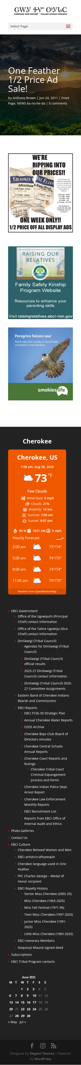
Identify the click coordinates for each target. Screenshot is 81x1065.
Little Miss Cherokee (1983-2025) (48, 934)
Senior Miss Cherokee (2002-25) (48, 894)
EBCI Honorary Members (36, 940)
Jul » (23, 1022)
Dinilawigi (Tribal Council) (37, 641)
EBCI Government (24, 611)
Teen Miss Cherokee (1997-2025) (48, 914)
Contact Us (19, 838)
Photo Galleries (22, 831)
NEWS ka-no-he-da (31, 103)
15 (23, 1002)
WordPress (42, 1059)
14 (17, 1002)
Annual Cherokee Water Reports (48, 720)
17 (34, 1002)
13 (11, 1002)
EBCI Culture (20, 844)
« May (12, 1022)
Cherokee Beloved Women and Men (45, 850)
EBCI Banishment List (40, 811)
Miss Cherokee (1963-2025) (44, 901)
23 (28, 1009)
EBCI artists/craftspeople (36, 857)
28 (17, 1016)
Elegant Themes (42, 1053)
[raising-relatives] (40, 318)
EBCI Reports (27, 708)
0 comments (58, 103)
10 (34, 995)
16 (28, 1002)
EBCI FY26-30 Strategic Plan (44, 713)
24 (34, 1009)
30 (28, 1016)
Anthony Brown (24, 98)
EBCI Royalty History (33, 888)
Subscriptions (21, 954)
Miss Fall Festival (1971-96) (44, 907)
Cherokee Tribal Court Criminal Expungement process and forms (48, 774)
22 (23, 1009)
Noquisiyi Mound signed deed (40, 947)
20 (11, 1009)
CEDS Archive (34, 727)
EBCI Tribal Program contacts (33, 961)
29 (23, 1016)
